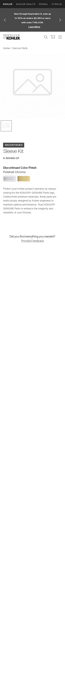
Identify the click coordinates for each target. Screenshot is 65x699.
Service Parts (19, 48)
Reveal (43, 4)
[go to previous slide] (5, 20)
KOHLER (7, 4)
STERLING (58, 4)
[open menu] (60, 37)
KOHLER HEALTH (25, 4)
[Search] (45, 37)
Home (6, 48)
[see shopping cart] (53, 37)
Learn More (34, 27)
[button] (6, 125)
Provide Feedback (32, 241)
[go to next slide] (60, 20)
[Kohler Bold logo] (12, 37)
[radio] (9, 178)
